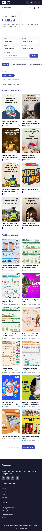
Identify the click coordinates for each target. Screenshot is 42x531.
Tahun (5, 45)
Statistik (4, 497)
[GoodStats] (7, 7)
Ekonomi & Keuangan (19, 64)
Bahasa (24, 45)
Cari (35, 56)
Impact (4, 517)
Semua (5, 64)
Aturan (15, 528)
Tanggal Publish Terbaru (11, 80)
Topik (5, 38)
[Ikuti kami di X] (31, 2)
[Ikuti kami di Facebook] (27, 2)
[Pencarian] (30, 8)
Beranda (4, 16)
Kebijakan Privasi (23, 528)
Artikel (4, 488)
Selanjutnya (27, 447)
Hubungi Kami (6, 511)
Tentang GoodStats (8, 508)
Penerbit (24, 38)
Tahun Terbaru (8, 75)
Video (3, 494)
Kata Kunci (7, 52)
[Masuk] (34, 8)
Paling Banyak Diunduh (11, 84)
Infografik (5, 491)
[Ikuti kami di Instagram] (35, 2)
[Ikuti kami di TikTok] (39, 2)
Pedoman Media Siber (9, 514)
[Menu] (39, 8)
